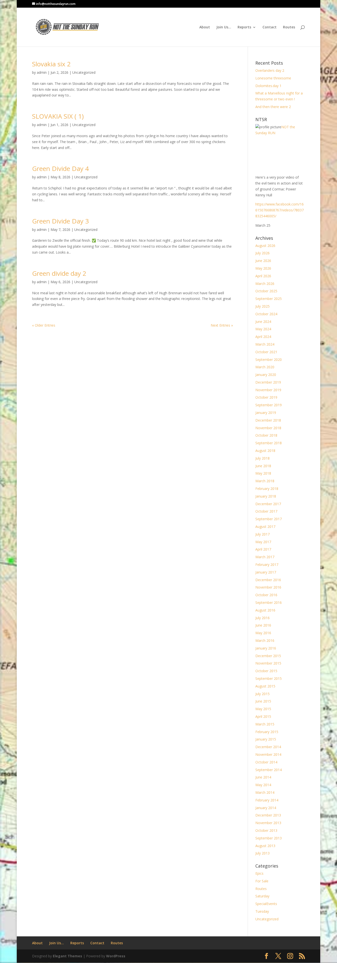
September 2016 (268, 602)
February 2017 (266, 564)
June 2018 (263, 465)
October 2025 (266, 291)
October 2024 (266, 314)
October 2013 (266, 830)
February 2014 (266, 800)
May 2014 (263, 784)
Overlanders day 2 (269, 70)
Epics (259, 873)
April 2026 (263, 276)
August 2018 (265, 450)
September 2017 (268, 519)
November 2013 (268, 822)
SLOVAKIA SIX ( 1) (58, 116)
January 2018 (265, 496)
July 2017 (262, 534)
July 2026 (262, 253)
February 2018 (266, 488)
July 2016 (262, 617)
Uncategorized (83, 72)
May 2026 (263, 268)
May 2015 (263, 708)
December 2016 (268, 579)
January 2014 (265, 807)
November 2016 (268, 587)
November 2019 (268, 390)
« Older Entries (43, 325)
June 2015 (263, 701)
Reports (244, 27)
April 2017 (263, 549)
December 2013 (268, 815)
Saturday (262, 896)
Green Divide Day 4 (60, 168)
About (204, 27)
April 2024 (263, 336)
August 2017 (265, 526)
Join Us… (223, 27)
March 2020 (264, 367)
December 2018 (268, 420)
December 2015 (268, 655)
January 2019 (265, 412)
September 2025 (268, 298)
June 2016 (263, 625)
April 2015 (263, 716)
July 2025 (262, 306)
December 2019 (268, 382)
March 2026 (264, 283)
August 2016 (265, 610)
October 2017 (266, 511)
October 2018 (266, 435)
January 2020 (265, 374)
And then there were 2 (273, 106)
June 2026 (263, 260)
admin (42, 72)
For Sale (261, 881)
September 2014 (268, 769)
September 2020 (268, 359)
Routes (289, 27)
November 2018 (268, 428)
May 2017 (263, 541)
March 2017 (264, 557)
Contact (269, 27)
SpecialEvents (266, 903)
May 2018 (263, 473)
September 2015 (268, 678)
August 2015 (265, 686)
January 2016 (265, 648)
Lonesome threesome (273, 78)
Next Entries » (222, 325)
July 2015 (262, 693)
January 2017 (265, 572)
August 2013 (265, 845)
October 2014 (266, 762)
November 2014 (268, 754)
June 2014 (263, 777)
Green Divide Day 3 (60, 221)
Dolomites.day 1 (268, 85)
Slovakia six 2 (51, 63)
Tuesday (262, 911)
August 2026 (265, 245)
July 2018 (262, 458)
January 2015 (265, 739)
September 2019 (268, 405)
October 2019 (266, 397)
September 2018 (268, 443)
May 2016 (263, 632)
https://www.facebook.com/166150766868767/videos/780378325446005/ (279, 210)
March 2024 (264, 344)
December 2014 (268, 746)
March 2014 (264, 792)
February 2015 (266, 731)
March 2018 (264, 481)
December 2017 (268, 503)
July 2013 (262, 853)
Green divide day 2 (59, 273)
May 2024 (263, 329)
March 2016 (264, 640)
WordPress (115, 956)
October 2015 (266, 670)
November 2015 (268, 663)
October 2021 (266, 352)
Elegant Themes (67, 956)
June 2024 (263, 321)
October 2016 (266, 595)
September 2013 (268, 838)
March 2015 (264, 724)
